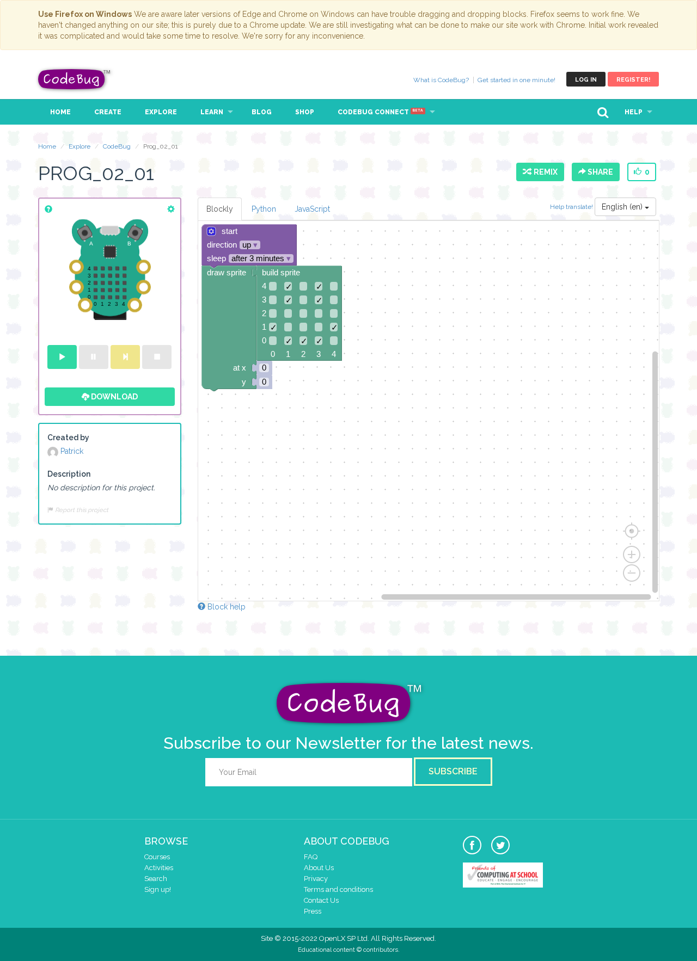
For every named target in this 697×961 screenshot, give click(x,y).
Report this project (80, 510)
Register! (633, 79)
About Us (319, 868)
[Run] (62, 357)
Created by (68, 437)
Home (60, 112)
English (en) (623, 206)
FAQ (310, 857)
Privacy (316, 878)
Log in (586, 79)
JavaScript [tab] (312, 209)
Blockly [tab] (219, 209)
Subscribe (453, 771)
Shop (304, 112)
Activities (158, 868)
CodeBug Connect (380, 112)
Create (107, 112)
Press (312, 911)
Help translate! (572, 207)
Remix (544, 172)
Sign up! (157, 889)
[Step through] (125, 357)
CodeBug (74, 79)
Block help (225, 606)
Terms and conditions (338, 889)
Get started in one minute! (516, 80)
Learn (211, 112)
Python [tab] (264, 209)
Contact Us (321, 900)
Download (113, 396)
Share (599, 172)
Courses (157, 857)
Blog (262, 112)
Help (634, 112)
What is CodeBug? (441, 80)
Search (155, 878)
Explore (161, 112)
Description (68, 474)
